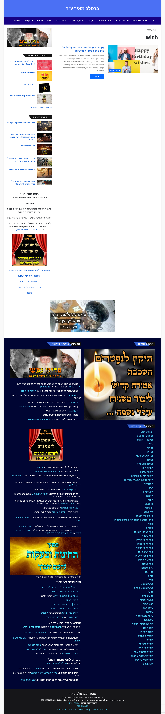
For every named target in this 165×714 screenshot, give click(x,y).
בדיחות (39, 20)
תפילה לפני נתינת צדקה (26, 229)
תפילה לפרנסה (74, 386)
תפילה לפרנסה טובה (143, 652)
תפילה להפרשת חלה (35, 649)
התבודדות (148, 484)
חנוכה (150, 500)
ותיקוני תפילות (37, 673)
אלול (151, 444)
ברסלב (150, 460)
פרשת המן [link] (45, 386)
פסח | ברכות (72, 608)
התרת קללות (56, 627)
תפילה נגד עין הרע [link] (31, 627)
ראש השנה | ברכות (69, 613)
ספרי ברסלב (147, 564)
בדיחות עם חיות (29, 84)
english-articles (145, 436)
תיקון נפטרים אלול (28, 146)
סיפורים (149, 528)
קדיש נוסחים (147, 596)
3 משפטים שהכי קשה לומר (41, 107)
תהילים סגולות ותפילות (142, 624)
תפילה (150, 640)
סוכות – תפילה (72, 600)
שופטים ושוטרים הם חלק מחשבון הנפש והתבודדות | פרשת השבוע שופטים (22, 137)
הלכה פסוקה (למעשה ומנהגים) (138, 480)
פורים (150, 576)
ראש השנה (148, 604)
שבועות (149, 612)
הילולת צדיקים (146, 472)
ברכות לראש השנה (144, 456)
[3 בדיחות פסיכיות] (44, 76)
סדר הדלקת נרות (49, 587)
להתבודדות (16, 475)
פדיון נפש (28, 20)
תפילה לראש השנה (54, 617)
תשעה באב (148, 664)
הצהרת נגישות (82, 706)
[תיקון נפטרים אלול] (44, 149)
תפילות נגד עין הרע (144, 660)
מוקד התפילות (104, 20)
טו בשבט (149, 504)
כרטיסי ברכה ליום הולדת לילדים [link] (58, 533)
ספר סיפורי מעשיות (144, 556)
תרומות (17, 20)
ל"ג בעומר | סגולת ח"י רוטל (66, 595)
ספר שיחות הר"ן (145, 560)
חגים (151, 488)
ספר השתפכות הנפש (143, 532)
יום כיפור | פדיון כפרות (68, 591)
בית (153, 20)
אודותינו (60, 709)
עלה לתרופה (147, 568)
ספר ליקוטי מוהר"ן (144, 540)
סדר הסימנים (72, 617)
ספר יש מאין (147, 536)
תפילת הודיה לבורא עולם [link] (39, 419)
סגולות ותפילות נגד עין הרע (36, 632)
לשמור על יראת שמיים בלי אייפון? (22, 170)
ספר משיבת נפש (145, 552)
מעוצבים (44, 613)
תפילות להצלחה (28, 680)
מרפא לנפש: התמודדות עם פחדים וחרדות (133, 520)
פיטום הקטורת (34, 645)
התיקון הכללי (77, 20)
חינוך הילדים (74, 485)
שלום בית (148, 620)
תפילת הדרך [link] (72, 402)
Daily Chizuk (147, 432)
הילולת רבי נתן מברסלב (142, 476)
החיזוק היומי (147, 468)
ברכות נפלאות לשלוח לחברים (47, 471)
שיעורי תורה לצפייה (144, 616)
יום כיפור (149, 508)
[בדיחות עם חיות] (44, 88)
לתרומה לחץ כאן (74, 703)
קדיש (90, 20)
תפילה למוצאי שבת (69, 653)
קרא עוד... (97, 76)
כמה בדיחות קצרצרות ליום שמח (22, 96)
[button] (29, 270)
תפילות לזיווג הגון (28, 391)
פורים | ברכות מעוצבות (68, 604)
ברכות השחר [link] (24, 406)
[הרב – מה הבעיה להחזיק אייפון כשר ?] (44, 126)
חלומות (149, 496)
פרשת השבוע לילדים (143, 588)
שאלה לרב (61, 20)
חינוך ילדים (148, 492)
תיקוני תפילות (147, 632)
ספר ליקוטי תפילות (144, 548)
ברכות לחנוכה (72, 587)
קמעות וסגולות (146, 600)
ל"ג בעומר (148, 512)
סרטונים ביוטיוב (59, 512)
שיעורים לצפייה (139, 20)
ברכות (49, 20)
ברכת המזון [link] (73, 395)
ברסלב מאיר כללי (145, 464)
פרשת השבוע (122, 20)
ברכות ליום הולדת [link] (27, 526)
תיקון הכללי (148, 628)
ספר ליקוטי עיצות (145, 544)
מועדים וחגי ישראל (144, 516)
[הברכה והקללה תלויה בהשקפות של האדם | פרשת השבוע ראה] (44, 161)
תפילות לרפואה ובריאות (142, 656)
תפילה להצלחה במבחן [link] (57, 663)
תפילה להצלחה (146, 644)
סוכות (150, 524)
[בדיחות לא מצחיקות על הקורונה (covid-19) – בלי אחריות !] (44, 65)
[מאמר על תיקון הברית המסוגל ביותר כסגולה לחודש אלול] (44, 182)
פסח (151, 580)
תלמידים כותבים (145, 636)
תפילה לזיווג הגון (145, 648)
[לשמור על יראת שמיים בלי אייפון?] (44, 173)
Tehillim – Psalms (144, 440)
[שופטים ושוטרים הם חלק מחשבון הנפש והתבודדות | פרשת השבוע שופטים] (44, 137)
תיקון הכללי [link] (73, 410)
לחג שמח (62, 608)
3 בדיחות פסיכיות (28, 73)
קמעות (38, 668)
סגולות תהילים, (50, 673)
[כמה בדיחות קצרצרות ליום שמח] (44, 99)
